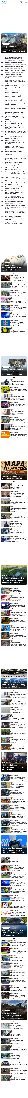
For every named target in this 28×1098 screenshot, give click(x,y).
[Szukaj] (17, 2)
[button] (21, 2)
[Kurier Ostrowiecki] (5, 2)
